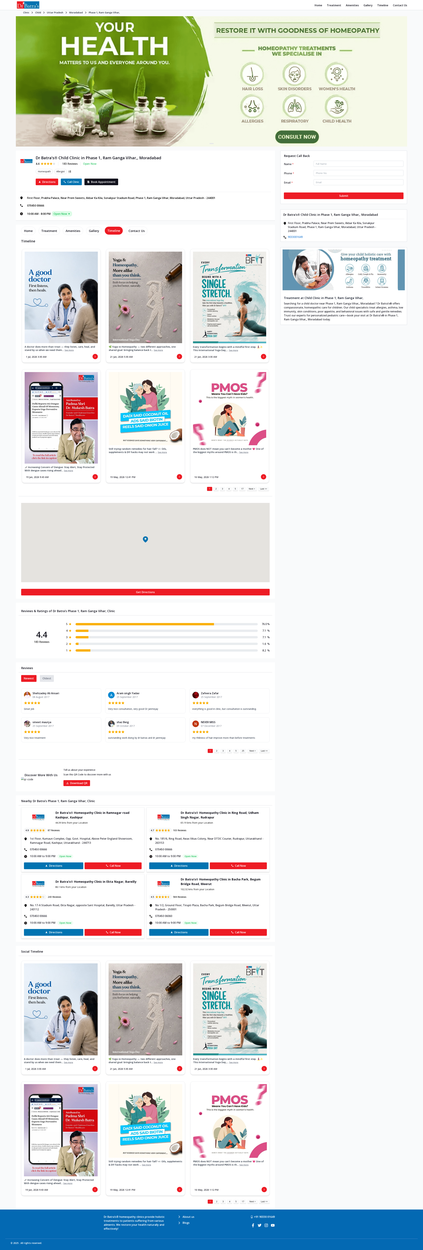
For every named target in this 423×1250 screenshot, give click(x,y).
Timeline (382, 5)
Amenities (352, 5)
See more (69, 350)
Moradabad (76, 12)
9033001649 (295, 237)
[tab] (28, 231)
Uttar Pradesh (55, 12)
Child (38, 12)
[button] (145, 539)
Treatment (334, 5)
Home (318, 5)
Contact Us (400, 5)
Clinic (26, 12)
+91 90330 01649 (264, 1217)
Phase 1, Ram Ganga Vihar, (104, 12)
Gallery (368, 5)
